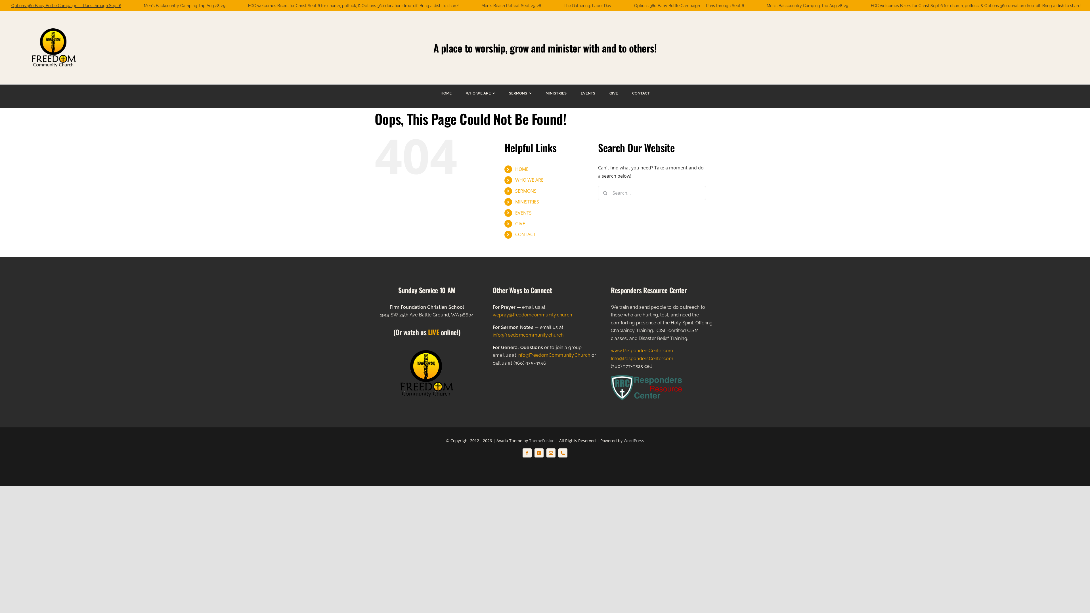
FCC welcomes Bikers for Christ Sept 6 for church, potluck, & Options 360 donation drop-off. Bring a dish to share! (353, 5)
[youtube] (539, 452)
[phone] (562, 452)
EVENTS (523, 213)
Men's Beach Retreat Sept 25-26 (511, 5)
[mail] (551, 452)
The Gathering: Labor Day (587, 5)
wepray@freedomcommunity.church (532, 315)
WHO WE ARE (529, 180)
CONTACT (525, 234)
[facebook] (527, 452)
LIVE (433, 332)
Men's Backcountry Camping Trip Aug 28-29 (184, 5)
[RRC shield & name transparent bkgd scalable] (646, 377)
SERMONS (525, 191)
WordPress (634, 440)
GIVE (520, 224)
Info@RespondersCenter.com (642, 358)
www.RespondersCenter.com (642, 350)
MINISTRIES (527, 202)
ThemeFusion (542, 440)
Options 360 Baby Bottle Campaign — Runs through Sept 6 (66, 5)
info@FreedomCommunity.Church (553, 355)
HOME (522, 169)
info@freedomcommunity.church (528, 335)
